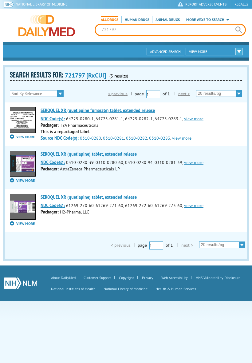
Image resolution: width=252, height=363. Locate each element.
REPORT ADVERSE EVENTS (205, 4)
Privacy (147, 277)
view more (193, 119)
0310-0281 (113, 138)
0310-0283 (159, 138)
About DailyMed (63, 277)
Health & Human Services (176, 288)
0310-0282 (136, 138)
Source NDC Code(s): (60, 138)
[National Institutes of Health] (10, 4)
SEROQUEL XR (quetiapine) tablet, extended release (89, 154)
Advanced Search (165, 51)
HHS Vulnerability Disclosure (218, 277)
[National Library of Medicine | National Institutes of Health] (20, 283)
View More (198, 51)
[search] (239, 30)
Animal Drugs (168, 19)
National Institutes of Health (73, 288)
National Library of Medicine (41, 4)
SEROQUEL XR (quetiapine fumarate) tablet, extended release (98, 110)
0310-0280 (90, 138)
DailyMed (46, 25)
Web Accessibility (174, 277)
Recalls (241, 4)
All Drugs (109, 19)
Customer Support (97, 277)
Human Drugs (137, 19)
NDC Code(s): (53, 119)
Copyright (126, 277)
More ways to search (205, 19)
